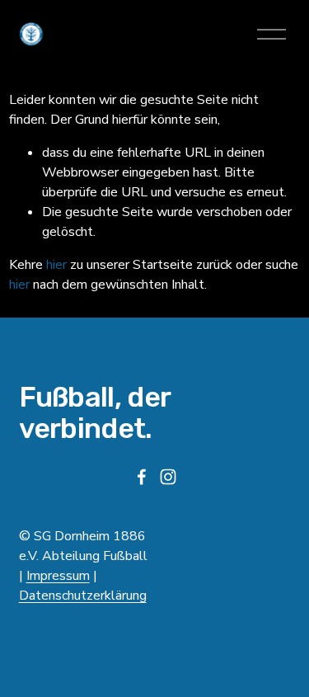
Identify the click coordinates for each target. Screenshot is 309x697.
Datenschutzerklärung (83, 595)
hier (56, 265)
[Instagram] (168, 477)
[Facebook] (141, 477)
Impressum (58, 576)
